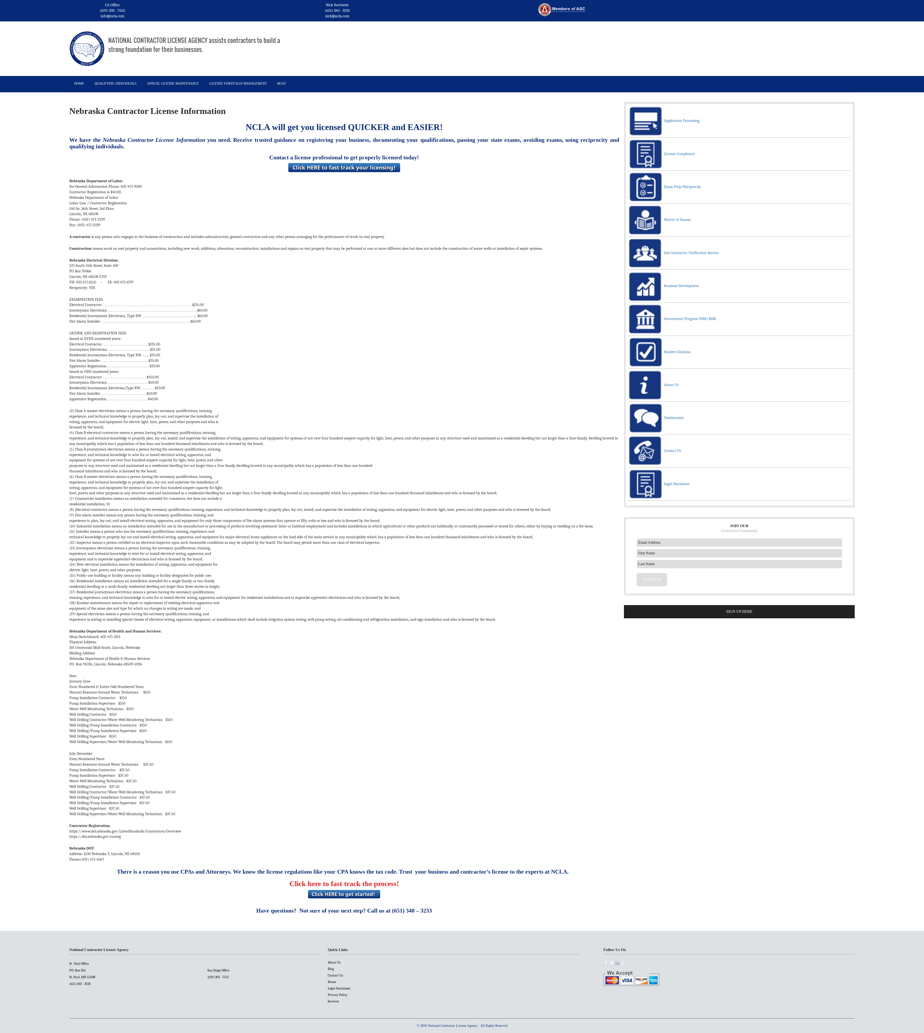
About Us (334, 962)
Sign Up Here (739, 611)
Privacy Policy (337, 995)
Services (333, 1001)
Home (332, 982)
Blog (331, 969)
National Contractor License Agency (87, 42)
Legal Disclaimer (339, 988)
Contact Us (335, 975)
